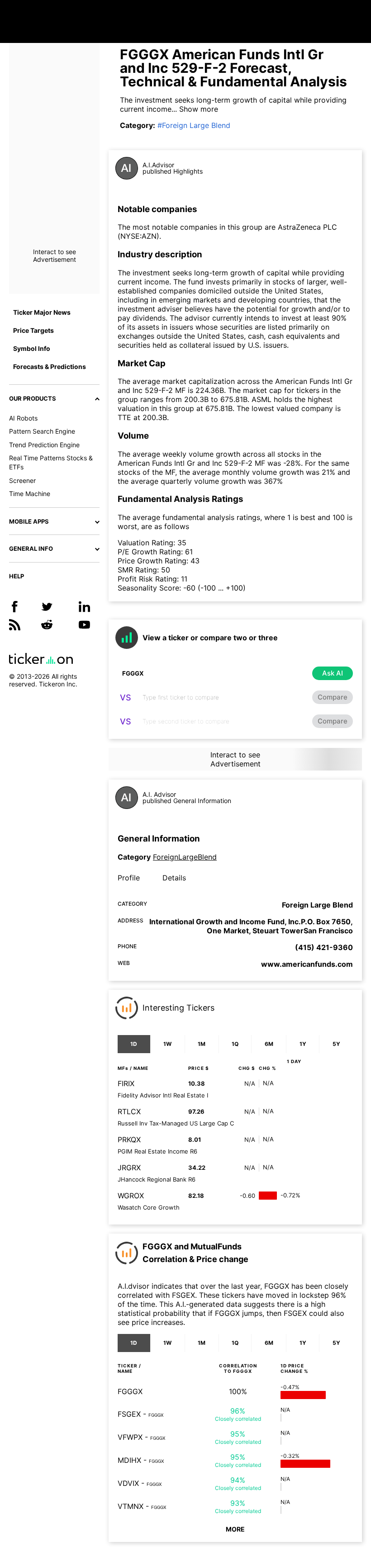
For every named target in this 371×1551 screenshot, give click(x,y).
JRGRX (129, 1167)
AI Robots (23, 418)
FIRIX (126, 1083)
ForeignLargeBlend (185, 856)
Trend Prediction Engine (44, 445)
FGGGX (130, 1391)
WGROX (131, 1195)
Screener (22, 480)
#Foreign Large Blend (193, 125)
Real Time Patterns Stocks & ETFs (51, 462)
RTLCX (129, 1111)
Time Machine (29, 493)
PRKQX (129, 1139)
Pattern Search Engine (42, 431)
